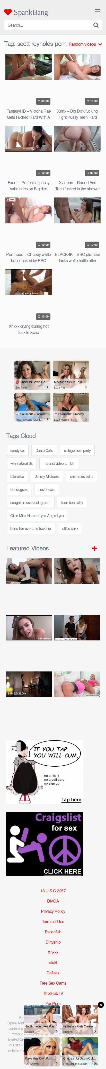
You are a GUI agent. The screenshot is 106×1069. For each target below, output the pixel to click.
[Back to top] (97, 1058)
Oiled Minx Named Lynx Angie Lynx (37, 515)
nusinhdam (46, 489)
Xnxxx (53, 952)
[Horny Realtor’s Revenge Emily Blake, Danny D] (29, 640)
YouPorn (53, 1003)
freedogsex (18, 489)
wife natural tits (21, 463)
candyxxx (17, 450)
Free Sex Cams (53, 983)
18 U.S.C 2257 (53, 891)
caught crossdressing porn (30, 502)
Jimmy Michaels (47, 476)
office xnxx (70, 528)
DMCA (53, 901)
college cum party (77, 450)
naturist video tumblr (58, 463)
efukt (53, 962)
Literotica (17, 476)
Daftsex (53, 973)
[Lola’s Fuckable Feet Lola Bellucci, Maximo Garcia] (29, 696)
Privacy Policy (53, 911)
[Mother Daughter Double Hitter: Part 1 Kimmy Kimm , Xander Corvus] (29, 583)
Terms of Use (53, 921)
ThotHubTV (53, 993)
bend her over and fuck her (30, 528)
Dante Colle (44, 450)
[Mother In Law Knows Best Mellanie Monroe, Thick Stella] (77, 696)
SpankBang (30, 12)
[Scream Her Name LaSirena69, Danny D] (77, 583)
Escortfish (53, 932)
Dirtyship (53, 942)
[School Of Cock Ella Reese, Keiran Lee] (77, 640)
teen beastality (72, 502)
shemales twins (81, 476)
